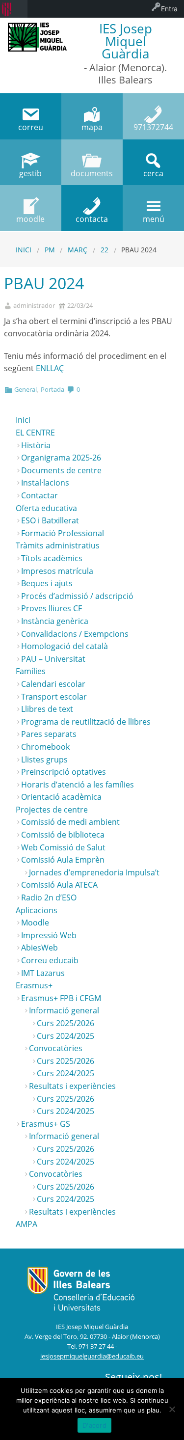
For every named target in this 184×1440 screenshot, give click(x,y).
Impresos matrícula (57, 571)
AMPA (26, 1224)
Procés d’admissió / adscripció (77, 596)
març (77, 249)
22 (104, 249)
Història (36, 445)
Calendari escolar (53, 684)
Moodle (35, 922)
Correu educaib (50, 960)
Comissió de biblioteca (63, 834)
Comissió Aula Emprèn (63, 859)
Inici (23, 249)
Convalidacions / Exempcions (75, 633)
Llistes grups (44, 759)
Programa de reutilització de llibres (86, 721)
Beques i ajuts (47, 583)
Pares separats (49, 734)
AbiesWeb (39, 947)
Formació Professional (62, 533)
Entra (169, 8)
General (25, 389)
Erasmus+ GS (45, 1123)
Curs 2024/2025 (65, 1036)
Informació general (64, 1010)
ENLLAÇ (50, 368)
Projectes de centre (52, 809)
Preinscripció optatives (63, 771)
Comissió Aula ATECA (59, 884)
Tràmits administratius (58, 545)
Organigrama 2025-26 (61, 457)
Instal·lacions (45, 482)
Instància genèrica (54, 621)
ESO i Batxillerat (50, 520)
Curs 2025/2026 (65, 1023)
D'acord (94, 1425)
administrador (34, 305)
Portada (52, 389)
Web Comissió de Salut (63, 847)
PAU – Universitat (53, 658)
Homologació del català (64, 646)
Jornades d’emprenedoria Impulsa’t (94, 872)
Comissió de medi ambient (70, 821)
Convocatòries (55, 1048)
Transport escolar (54, 696)
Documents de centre (61, 470)
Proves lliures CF (51, 608)
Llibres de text (47, 709)
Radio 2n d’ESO (49, 897)
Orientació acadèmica (61, 796)
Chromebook (45, 746)
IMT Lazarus (43, 973)
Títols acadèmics (51, 558)
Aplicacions (36, 910)
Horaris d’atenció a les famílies (77, 784)
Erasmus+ (34, 985)
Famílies (31, 671)
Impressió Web (49, 935)
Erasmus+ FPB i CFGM (61, 998)
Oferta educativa (46, 508)
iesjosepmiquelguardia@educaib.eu (92, 1356)
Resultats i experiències (72, 1086)
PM (50, 249)
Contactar (39, 495)
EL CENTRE (35, 432)
